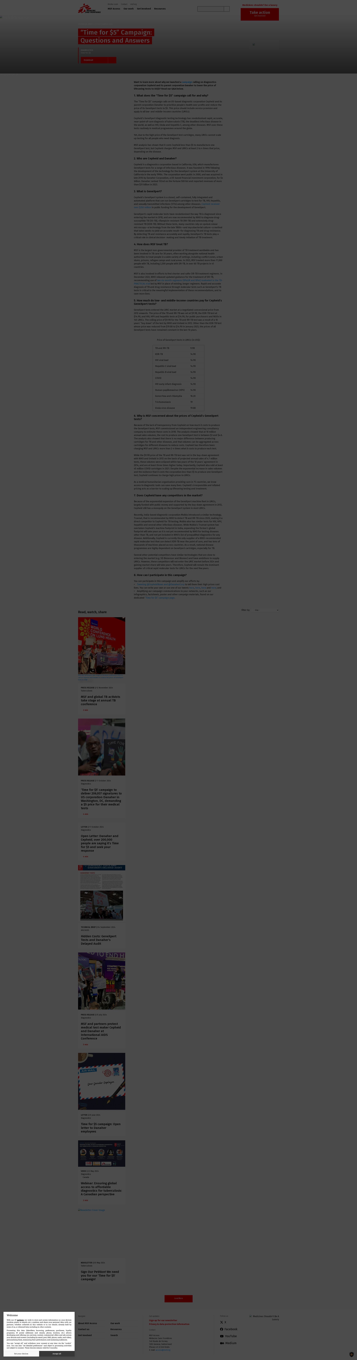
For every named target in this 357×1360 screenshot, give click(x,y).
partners (20, 1320)
